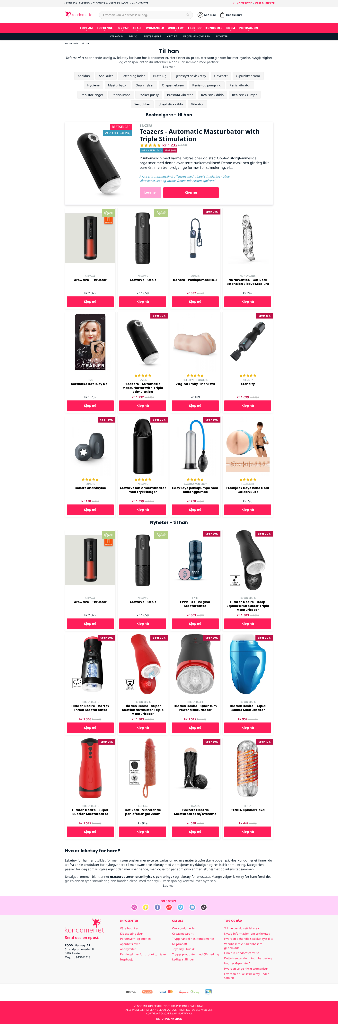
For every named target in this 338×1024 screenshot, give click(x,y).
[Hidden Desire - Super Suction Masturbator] (90, 740)
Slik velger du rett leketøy (241, 928)
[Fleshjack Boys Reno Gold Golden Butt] (248, 418)
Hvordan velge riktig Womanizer (246, 968)
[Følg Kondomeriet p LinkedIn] (192, 910)
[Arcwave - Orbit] (143, 210)
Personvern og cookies (135, 939)
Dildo (133, 36)
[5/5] (143, 376)
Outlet (172, 36)
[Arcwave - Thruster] (90, 210)
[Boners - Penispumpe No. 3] (195, 210)
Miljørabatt (179, 944)
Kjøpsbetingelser (131, 933)
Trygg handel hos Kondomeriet (193, 939)
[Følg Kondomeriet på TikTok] (203, 910)
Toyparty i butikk (183, 949)
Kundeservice (242, 3)
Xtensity (248, 379)
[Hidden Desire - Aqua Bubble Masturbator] (248, 636)
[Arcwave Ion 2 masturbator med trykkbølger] (143, 418)
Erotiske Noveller (196, 36)
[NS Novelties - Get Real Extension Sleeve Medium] (248, 210)
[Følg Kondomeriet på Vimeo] (180, 910)
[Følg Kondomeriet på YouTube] (169, 910)
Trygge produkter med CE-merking (195, 954)
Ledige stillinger (183, 959)
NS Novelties (247, 275)
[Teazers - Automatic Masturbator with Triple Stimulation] (99, 124)
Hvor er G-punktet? (237, 963)
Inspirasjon (128, 959)
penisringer (165, 876)
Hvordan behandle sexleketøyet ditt (248, 939)
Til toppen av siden (169, 1018)
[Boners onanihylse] (90, 418)
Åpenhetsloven (130, 944)
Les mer (150, 192)
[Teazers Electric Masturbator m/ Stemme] (195, 740)
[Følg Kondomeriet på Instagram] (134, 910)
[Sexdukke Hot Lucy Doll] (90, 314)
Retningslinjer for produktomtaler (143, 954)
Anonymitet (140, 3)
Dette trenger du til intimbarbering (248, 958)
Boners (195, 275)
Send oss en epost (82, 937)
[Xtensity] (248, 314)
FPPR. (195, 597)
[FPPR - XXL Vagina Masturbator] (195, 532)
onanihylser (144, 876)
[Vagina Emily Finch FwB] (195, 314)
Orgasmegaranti (183, 933)
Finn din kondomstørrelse (241, 953)
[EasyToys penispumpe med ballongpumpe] (195, 418)
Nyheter (222, 36)
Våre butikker (265, 3)
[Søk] (188, 15)
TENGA (247, 805)
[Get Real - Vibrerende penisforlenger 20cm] (143, 740)
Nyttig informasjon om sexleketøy (247, 933)
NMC (90, 379)
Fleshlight (247, 483)
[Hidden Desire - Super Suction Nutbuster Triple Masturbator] (143, 636)
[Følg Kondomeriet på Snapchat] (145, 910)
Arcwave (90, 275)
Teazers (142, 379)
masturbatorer (122, 876)
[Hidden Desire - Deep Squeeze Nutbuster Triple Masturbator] (248, 532)
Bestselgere (152, 36)
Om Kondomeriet (183, 928)
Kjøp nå (191, 192)
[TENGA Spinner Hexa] (248, 740)
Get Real (143, 805)
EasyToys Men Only (195, 483)
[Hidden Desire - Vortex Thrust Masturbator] (90, 636)
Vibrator (116, 36)
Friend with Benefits (195, 379)
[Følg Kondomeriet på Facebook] (157, 910)
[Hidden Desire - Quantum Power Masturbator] (195, 636)
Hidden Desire (247, 597)
